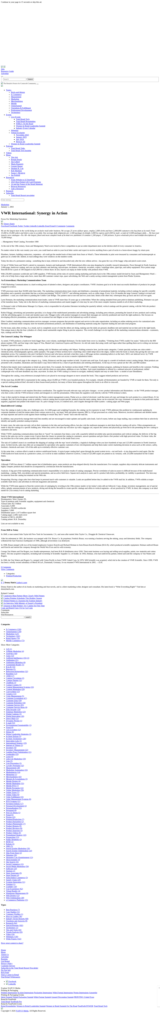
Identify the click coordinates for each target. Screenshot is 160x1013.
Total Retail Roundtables (26, 121)
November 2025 (22, 135)
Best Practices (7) (13, 910)
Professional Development (21, 110)
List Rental (5, 961)
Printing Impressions (9, 993)
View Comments (7, 569)
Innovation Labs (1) (14, 741)
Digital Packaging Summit (23, 997)
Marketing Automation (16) (17, 770)
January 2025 (21, 137)
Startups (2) (10, 871)
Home (3, 950)
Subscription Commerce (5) (17, 878)
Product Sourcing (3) (14, 830)
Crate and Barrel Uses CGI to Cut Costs (17, 608)
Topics (8, 90)
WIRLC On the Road (24, 124)
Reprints (4, 959)
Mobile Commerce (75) (15, 641)
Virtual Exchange (18, 133)
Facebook (12, 981)
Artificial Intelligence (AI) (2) (17, 658)
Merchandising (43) (14, 777)
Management (16, 97)
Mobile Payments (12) (15, 788)
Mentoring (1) (11, 774)
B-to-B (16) (10, 667)
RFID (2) (9, 842)
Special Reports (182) (14, 925)
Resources (10, 177)
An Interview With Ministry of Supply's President (22, 603)
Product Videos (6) (13, 833)
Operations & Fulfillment (21, 108)
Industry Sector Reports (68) (17, 919)
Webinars (14, 130)
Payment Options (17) (14, 804)
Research (9, 191)
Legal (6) (9, 757)
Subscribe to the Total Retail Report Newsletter (19, 968)
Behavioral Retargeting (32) (17, 671)
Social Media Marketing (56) (17, 866)
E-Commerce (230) (13, 629)
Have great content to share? (12, 943)
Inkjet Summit (6, 997)
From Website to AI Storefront (23, 180)
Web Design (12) (13, 895)
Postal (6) (10, 815)
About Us (5, 954)
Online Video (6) (12, 795)
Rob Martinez (16, 171)
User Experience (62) (14, 889)
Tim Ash (14, 157)
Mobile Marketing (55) (15, 783)
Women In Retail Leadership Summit (30, 126)
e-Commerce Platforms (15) (17, 900)
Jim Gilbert (15, 162)
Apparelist (93, 993)
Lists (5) (9, 761)
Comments (70, 226)
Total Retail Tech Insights (21, 151)
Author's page (21, 583)
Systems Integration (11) (15, 882)
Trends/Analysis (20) (14, 932)
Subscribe (10, 193)
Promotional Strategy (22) (16, 835)
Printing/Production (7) (15, 819)
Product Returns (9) (14, 826)
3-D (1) (9, 649)
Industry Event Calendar (25, 128)
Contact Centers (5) (13, 685)
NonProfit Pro (16, 1002)
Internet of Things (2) (14, 745)
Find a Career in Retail (10, 975)
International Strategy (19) (16, 743)
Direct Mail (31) (12, 718)
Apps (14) (10, 656)
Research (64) (11, 923)
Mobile (14, 103)
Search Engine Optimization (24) (19, 851)
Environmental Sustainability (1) (19, 725)
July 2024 (20, 139)
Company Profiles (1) (14, 914)
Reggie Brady (16, 159)
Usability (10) (11, 887)
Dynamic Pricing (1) (14, 721)
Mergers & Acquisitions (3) (17, 779)
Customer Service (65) (15, 705)
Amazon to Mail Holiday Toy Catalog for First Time (24, 606)
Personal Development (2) (16, 806)
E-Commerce (16, 94)
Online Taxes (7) (12, 792)
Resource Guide (7, 71)
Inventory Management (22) (17, 750)
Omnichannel (16, 106)
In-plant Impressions (26, 993)
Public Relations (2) (14, 839)
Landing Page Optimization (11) (18, 752)
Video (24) (10, 934)
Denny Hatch (9, 224)
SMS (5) (9, 846)
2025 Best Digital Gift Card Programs (26, 182)
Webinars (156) (12, 937)
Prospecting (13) (12, 837)
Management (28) (13, 768)
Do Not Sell (5, 970)
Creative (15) (11, 694)
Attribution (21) (12, 660)
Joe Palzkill (15, 175)
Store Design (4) (12, 875)
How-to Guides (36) (14, 916)
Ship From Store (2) (14, 853)
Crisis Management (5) (15, 696)
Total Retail (5, 1002)
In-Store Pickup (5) (13, 736)
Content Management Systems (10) (20, 687)
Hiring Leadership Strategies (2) (18, 734)
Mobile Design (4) (13, 781)
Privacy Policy (6, 963)
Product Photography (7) (16, 824)
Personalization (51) (14, 808)
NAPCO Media (22, 1011)
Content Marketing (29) (15, 689)
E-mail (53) (10, 723)
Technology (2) (12, 928)
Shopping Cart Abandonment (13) (19, 857)
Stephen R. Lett (17, 168)
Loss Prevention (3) (14, 763)
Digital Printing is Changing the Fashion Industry (23, 601)
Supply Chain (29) (13, 880)
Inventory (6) (11, 748)
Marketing (15, 99)
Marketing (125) (12, 634)
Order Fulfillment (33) (15, 797)
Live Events (15, 117)
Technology (15, 112)
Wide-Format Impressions (63, 993)
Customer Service (8, 966)
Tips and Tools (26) (13, 930)
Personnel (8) (11, 810)
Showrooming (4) (13, 860)
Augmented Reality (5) (15, 665)
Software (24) (11, 869)
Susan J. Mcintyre (18, 173)
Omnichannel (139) (13, 632)
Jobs (2, 69)
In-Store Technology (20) (16, 739)
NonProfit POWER (85, 1006)
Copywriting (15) (13, 692)
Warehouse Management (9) (17, 893)
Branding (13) (11, 674)
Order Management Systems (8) (18, 799)
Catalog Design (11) (14, 680)
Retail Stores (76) (13, 638)
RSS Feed (5, 972)
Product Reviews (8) (14, 828)
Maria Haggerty (17, 164)
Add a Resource (17, 189)
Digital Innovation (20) (15, 716)
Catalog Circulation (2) (15, 678)
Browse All (20, 142)
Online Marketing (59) (15, 790)
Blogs (8, 155)
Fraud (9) (9, 727)
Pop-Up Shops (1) (13, 813)
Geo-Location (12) (13, 730)
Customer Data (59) (14, 701)
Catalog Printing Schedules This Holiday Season (23, 598)
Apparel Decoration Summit (62, 997)
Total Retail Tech (23, 119)
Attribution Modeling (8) (16, 662)
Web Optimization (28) (15, 898)
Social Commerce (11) (15, 864)
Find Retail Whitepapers (10, 977)
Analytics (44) (11, 653)
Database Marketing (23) (16, 712)
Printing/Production (13, 576)
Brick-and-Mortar (18, 92)
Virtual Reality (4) (13, 891)
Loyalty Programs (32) (15, 766)
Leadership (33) (12, 754)
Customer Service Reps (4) (16, 707)
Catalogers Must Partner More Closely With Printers (24, 596)
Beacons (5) (11, 669)
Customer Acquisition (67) (16, 698)
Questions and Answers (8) (16, 921)
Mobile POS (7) (12, 786)
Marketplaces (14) (13, 772)
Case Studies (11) (13, 912)
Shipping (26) (11, 855)
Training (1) (10, 884)
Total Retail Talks (18, 148)
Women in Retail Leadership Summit (31, 1006)
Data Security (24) (13, 709)
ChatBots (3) (11, 683)
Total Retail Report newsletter (22, 195)
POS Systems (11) (13, 801)
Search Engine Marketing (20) (18, 848)
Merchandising (17, 101)
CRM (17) (10, 676)
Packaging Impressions (43, 993)
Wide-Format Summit (42, 997)
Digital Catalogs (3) (14, 714)
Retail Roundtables (8, 1006)
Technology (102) (13, 636)
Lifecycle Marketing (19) (16, 759)
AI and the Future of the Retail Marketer (27, 184)
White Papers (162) (13, 939)
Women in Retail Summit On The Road (61, 1006)
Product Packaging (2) (15, 822)
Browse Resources (18, 186)
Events (8, 115)
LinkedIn (12, 984)
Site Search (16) (12, 862)
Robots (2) (10, 844)
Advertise (5, 73)
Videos (9, 153)
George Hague (17, 166)
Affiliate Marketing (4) (15, 651)
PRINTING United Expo (84, 997)
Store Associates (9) (14, 873)
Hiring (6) (10, 732)
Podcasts (9, 146)
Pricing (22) (10, 817)
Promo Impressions (81, 993)
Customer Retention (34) (16, 703)
